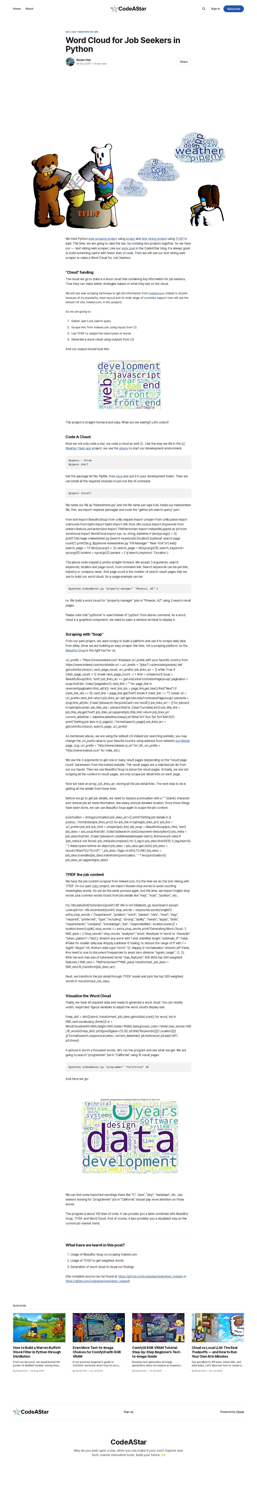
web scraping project (102, 238)
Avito (95, 886)
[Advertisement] (128, 98)
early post (128, 248)
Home (17, 8)
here (119, 476)
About (29, 8)
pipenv (123, 448)
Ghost (240, 1411)
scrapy (130, 238)
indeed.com (156, 293)
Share (184, 61)
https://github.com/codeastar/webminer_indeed (150, 1276)
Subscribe (233, 8)
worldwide (182, 741)
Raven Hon (83, 60)
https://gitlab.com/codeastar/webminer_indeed (97, 1281)
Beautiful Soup (75, 650)
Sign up (128, 1411)
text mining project (154, 238)
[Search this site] (204, 9)
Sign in (215, 8)
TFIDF (180, 238)
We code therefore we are (82, 31)
